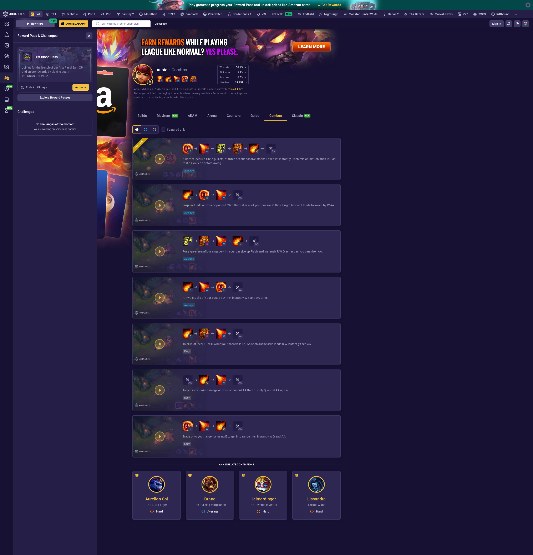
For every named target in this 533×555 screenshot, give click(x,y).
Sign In (496, 23)
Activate (80, 87)
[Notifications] (509, 23)
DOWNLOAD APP (76, 23)
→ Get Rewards (329, 5)
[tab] (142, 116)
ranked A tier (235, 89)
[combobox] (121, 23)
